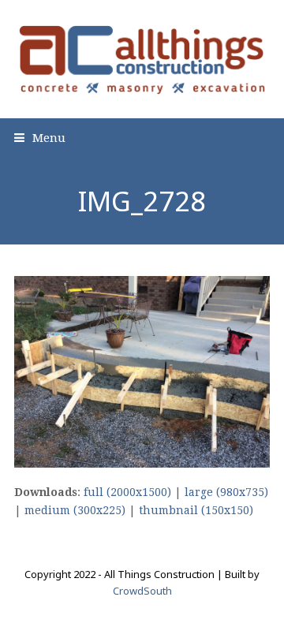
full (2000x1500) (127, 492)
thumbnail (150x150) (196, 510)
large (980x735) (226, 492)
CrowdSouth (142, 591)
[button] (39, 138)
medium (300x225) (74, 510)
